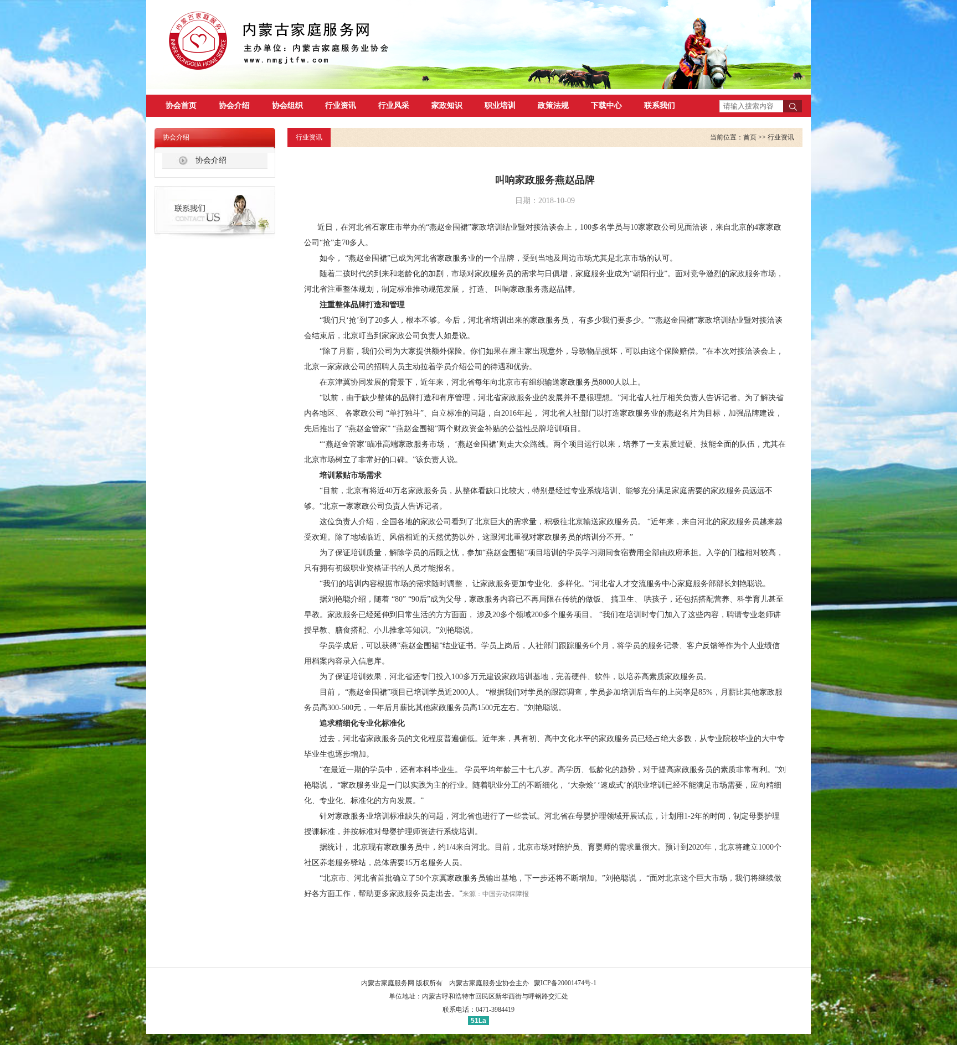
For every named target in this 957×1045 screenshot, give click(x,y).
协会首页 (181, 105)
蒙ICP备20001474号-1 (565, 983)
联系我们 (659, 105)
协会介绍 (234, 105)
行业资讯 (340, 105)
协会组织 (287, 105)
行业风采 (393, 105)
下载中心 (606, 105)
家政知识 (446, 105)
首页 (750, 137)
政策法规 (553, 105)
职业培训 (500, 105)
